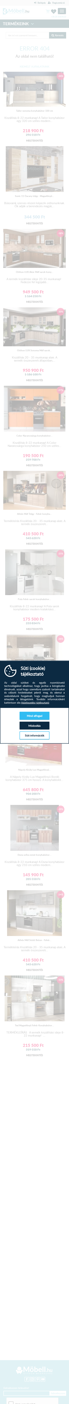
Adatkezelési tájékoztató (35, 702)
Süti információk (34, 735)
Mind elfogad (34, 716)
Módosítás (34, 725)
